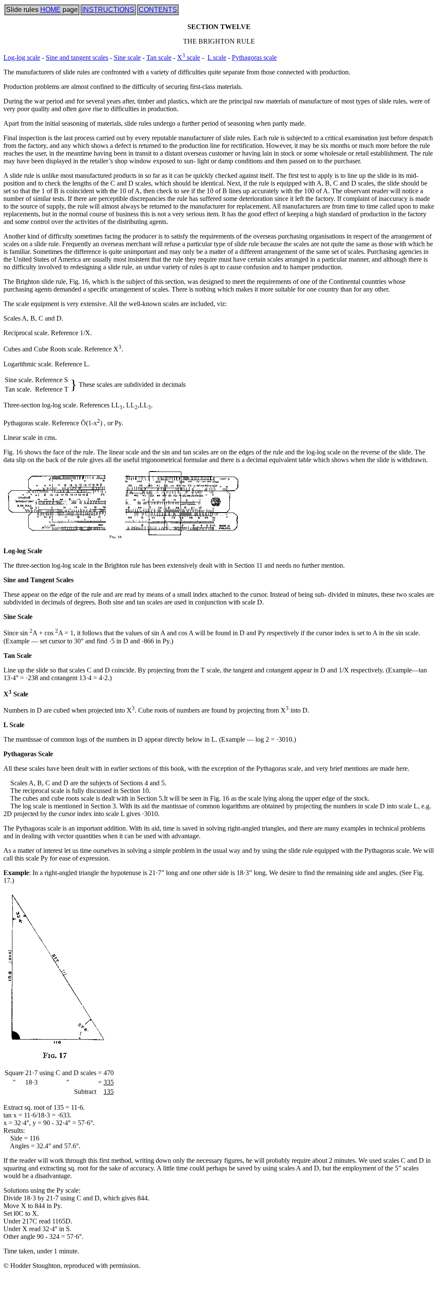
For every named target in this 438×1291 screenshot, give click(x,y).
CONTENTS (158, 9)
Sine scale (127, 57)
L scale (216, 57)
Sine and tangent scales (77, 57)
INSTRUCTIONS (108, 9)
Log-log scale (21, 57)
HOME (50, 9)
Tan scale (159, 57)
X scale (188, 57)
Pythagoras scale (254, 57)
